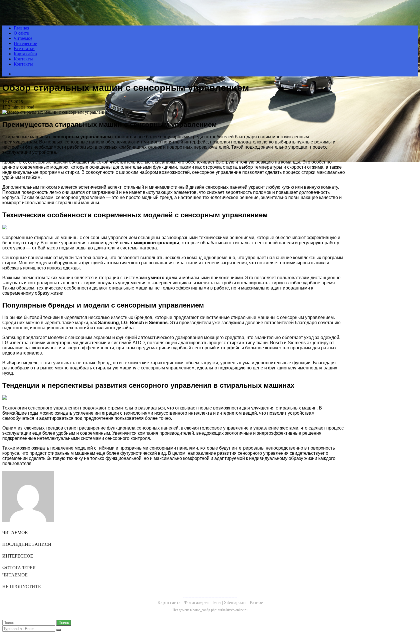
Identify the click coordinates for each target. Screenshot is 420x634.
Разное (256, 602)
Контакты (23, 58)
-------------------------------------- (210, 597)
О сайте (21, 33)
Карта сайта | (170, 602)
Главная (21, 27)
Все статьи (24, 48)
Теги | (218, 602)
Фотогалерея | (198, 602)
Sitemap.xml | (237, 602)
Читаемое (23, 38)
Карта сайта (25, 53)
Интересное (25, 43)
